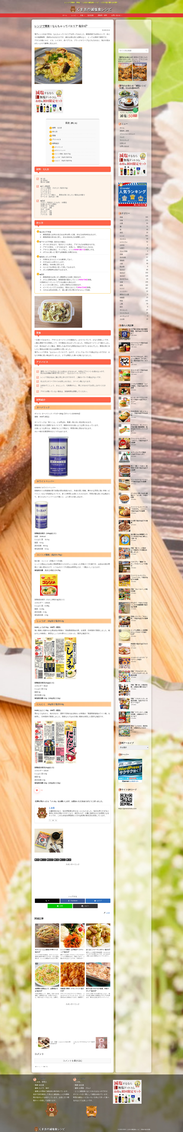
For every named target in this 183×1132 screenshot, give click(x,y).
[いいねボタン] (37, 790)
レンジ (63, 859)
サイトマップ (124, 140)
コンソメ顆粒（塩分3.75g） (63, 154)
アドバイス (56, 139)
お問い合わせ (124, 146)
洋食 (38, 859)
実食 (54, 136)
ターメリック (59, 147)
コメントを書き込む (72, 1060)
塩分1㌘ (51, 859)
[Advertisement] (73, 879)
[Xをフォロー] (50, 820)
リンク (122, 137)
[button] (85, 906)
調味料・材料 (124, 131)
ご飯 (69, 859)
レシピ (44, 859)
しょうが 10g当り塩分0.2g (63, 157)
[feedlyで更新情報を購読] (53, 820)
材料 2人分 (57, 128)
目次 (67, 123)
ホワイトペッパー (60, 150)
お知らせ (123, 143)
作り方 (54, 132)
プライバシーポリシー (127, 134)
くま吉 (52, 808)
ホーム (122, 128)
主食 (57, 859)
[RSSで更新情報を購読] (56, 820)
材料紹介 (55, 143)
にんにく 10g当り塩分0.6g (63, 160)
